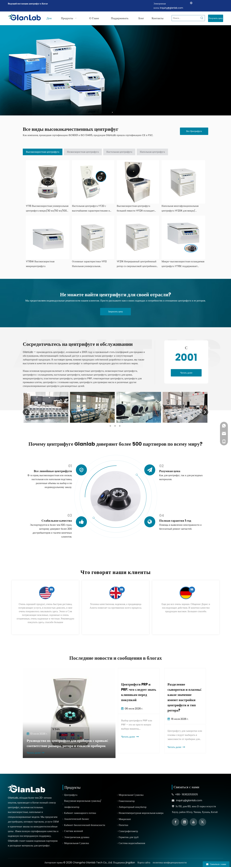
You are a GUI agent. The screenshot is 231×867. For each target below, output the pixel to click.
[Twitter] (202, 822)
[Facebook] (175, 822)
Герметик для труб (128, 837)
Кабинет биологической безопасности (84, 825)
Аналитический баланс (76, 819)
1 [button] (110, 425)
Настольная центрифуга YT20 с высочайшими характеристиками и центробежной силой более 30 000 (91, 208)
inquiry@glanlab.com (171, 7)
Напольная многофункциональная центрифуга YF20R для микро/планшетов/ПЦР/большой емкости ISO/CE (181, 208)
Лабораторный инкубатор (132, 807)
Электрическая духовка (76, 837)
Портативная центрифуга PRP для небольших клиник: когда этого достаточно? (183, 695)
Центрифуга (70, 795)
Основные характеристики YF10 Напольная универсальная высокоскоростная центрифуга (89, 264)
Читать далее (186, 372)
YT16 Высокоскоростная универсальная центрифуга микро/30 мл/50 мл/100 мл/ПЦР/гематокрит (47, 208)
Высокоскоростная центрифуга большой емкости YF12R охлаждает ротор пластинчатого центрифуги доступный (135, 208)
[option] (46, 407)
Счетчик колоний (73, 831)
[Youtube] (193, 822)
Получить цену (216, 18)
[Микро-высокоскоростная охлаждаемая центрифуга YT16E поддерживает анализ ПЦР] (183, 237)
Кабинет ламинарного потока (80, 813)
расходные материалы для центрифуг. (30, 845)
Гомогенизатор (127, 801)
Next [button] (205, 412)
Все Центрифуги (194, 131)
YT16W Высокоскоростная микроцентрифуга (40, 264)
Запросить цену (115, 311)
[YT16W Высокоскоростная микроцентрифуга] (47, 237)
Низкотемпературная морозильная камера (141, 813)
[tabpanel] (45, 607)
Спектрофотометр (128, 831)
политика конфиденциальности (170, 862)
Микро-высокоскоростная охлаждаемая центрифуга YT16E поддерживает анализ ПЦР (183, 264)
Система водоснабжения (132, 843)
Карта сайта (144, 862)
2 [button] (115, 425)
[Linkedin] (184, 822)
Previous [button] (26, 412)
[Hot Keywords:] (202, 18)
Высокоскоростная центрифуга (42, 152)
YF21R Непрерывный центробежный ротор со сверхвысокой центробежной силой (137, 264)
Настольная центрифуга (119, 152)
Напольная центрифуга (152, 152)
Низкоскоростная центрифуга (83, 152)
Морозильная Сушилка (76, 843)
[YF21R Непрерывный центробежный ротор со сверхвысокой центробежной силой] (138, 237)
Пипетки (123, 825)
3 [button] (120, 425)
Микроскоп (125, 819)
